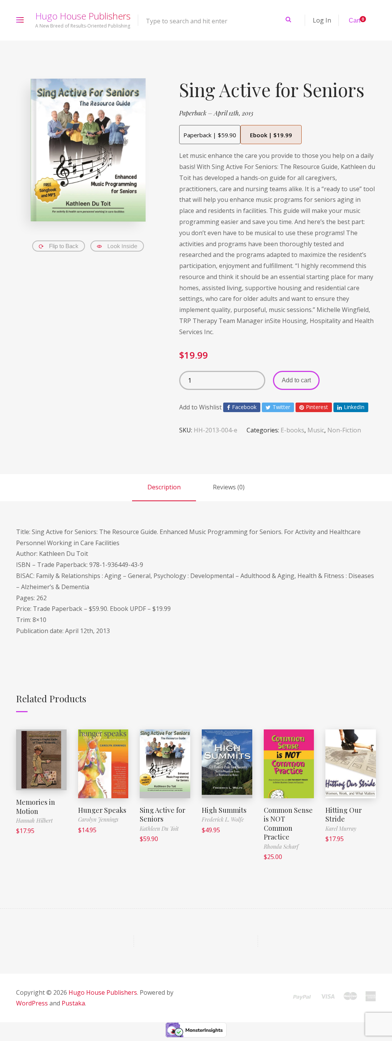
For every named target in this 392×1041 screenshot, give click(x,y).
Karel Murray (340, 828)
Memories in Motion (35, 806)
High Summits (224, 810)
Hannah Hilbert (34, 820)
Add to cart (296, 380)
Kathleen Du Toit (159, 828)
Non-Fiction (344, 430)
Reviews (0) (229, 487)
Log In (322, 20)
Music (315, 430)
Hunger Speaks (102, 810)
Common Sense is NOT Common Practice (288, 823)
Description (164, 487)
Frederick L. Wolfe (223, 819)
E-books (292, 430)
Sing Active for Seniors (162, 814)
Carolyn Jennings (98, 819)
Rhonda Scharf (281, 846)
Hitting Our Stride (343, 814)
